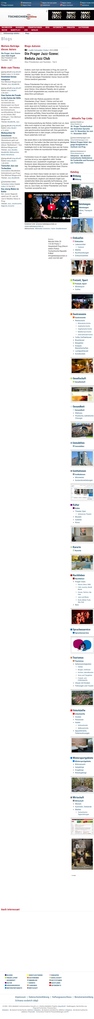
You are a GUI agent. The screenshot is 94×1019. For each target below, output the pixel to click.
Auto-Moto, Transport (83, 210)
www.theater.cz (76, 124)
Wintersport (79, 287)
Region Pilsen (27, 5)
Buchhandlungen (82, 253)
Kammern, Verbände (83, 807)
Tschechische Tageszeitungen (83, 813)
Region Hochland (67, 5)
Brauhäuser (79, 340)
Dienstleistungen (81, 204)
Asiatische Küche (84, 326)
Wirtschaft (78, 797)
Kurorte (76, 547)
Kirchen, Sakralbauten (85, 672)
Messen (78, 804)
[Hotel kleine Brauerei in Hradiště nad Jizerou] (82, 869)
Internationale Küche (85, 335)
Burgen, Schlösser (84, 670)
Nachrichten (7, 27)
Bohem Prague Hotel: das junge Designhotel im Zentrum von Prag (81, 144)
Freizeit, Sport (80, 280)
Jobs (26, 30)
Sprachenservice (81, 629)
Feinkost (81, 247)
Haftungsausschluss (62, 997)
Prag (4, 3)
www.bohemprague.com (79, 140)
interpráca (37, 1010)
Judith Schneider (35, 50)
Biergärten (79, 343)
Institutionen (79, 470)
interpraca (68, 1010)
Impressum (20, 997)
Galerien (78, 520)
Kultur (4, 30)
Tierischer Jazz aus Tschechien (9, 167)
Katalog (34, 30)
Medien (78, 809)
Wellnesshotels (83, 728)
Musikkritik (15, 84)
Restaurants (80, 320)
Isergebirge (79, 767)
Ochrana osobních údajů (26, 1000)
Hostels (78, 717)
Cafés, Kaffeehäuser (83, 337)
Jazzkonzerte (16, 204)
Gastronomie (83, 27)
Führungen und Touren (84, 686)
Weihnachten (14, 152)
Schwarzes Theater (84, 514)
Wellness (78, 413)
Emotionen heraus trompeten (9, 78)
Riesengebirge (80, 773)
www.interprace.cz (77, 153)
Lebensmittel (80, 244)
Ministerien (79, 477)
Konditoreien (80, 354)
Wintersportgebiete (82, 757)
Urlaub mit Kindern (82, 683)
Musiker (14, 150)
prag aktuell (16, 72)
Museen (78, 517)
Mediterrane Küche (84, 332)
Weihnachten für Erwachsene (8, 134)
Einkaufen (71, 27)
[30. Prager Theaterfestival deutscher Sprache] (71, 19)
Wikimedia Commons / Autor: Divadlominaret (51, 229)
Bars (77, 605)
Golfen (77, 289)
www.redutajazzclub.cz (34, 226)
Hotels (77, 722)
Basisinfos (20, 27)
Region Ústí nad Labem (49, 3)
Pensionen (79, 720)
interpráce (5, 1010)
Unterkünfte (58, 27)
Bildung (76, 176)
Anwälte (78, 213)
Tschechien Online (7, 184)
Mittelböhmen (27, 3)
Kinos (77, 522)
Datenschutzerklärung (39, 997)
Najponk (4, 206)
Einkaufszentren (81, 256)
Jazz (9, 84)
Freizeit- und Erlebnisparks (82, 679)
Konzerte (11, 206)
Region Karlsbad (8, 5)
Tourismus (77, 657)
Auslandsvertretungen (84, 480)
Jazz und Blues (83, 597)
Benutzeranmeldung (84, 997)
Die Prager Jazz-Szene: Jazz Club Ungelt (11, 54)
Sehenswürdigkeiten (83, 664)
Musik (13, 90)
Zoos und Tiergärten (85, 675)
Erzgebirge (79, 770)
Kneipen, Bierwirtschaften (81, 347)
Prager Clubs (80, 582)
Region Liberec (66, 3)
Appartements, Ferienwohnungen (82, 732)
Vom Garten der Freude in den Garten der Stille (11, 96)
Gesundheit (78, 406)
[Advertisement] (47, 284)
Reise (47, 27)
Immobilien (78, 442)
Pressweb (31, 1012)
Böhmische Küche (84, 323)
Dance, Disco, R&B (84, 584)
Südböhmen (46, 5)
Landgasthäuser (81, 351)
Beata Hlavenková (7, 155)
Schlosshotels (83, 725)
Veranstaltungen (35, 27)
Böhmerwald (80, 764)
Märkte (78, 250)
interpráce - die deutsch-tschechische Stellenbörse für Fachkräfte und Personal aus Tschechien (82, 159)
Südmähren (85, 5)
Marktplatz (15, 30)
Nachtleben (78, 575)
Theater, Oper (80, 511)
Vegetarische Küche (85, 329)
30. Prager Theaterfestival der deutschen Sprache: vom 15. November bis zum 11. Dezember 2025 (81, 130)
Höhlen (80, 667)
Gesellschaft (79, 378)
